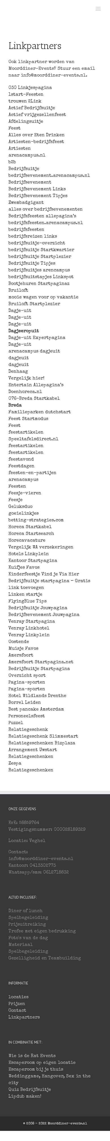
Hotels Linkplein (28, 554)
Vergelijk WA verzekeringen (40, 547)
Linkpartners (24, 1017)
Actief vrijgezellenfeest (37, 115)
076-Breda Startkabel (34, 399)
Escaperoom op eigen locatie (42, 1063)
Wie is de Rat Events (32, 1056)
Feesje (15, 500)
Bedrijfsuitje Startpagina (39, 669)
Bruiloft (18, 291)
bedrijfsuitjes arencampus (39, 270)
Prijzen (16, 1004)
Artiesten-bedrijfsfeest (36, 142)
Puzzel (15, 723)
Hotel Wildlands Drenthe (37, 696)
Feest (14, 128)
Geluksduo (20, 507)
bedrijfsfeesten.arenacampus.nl (45, 223)
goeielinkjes (23, 514)
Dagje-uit (19, 311)
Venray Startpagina (31, 622)
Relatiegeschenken (30, 757)
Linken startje (25, 595)
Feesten (17, 486)
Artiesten (19, 149)
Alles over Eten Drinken (36, 135)
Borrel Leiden (24, 703)
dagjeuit (18, 358)
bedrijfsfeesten (26, 230)
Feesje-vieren (24, 493)
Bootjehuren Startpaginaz (38, 284)
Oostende (18, 642)
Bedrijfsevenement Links (37, 189)
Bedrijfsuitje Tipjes (31, 264)
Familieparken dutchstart (39, 412)
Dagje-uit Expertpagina (36, 338)
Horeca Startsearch (31, 534)
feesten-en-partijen (32, 473)
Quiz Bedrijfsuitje (29, 1090)
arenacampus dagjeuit (34, 351)
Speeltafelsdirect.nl (33, 439)
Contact (17, 1011)
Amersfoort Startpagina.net (40, 662)
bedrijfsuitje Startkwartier (41, 250)
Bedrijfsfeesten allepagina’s (42, 216)
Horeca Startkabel (30, 527)
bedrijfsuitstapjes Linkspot (41, 277)
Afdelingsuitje (25, 122)
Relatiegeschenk (28, 730)
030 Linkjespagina (30, 88)
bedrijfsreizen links (32, 237)
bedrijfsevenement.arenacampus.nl (49, 176)
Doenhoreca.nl (25, 392)
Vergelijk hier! (26, 378)
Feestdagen (21, 466)
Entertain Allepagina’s (35, 385)
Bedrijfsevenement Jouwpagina (44, 615)
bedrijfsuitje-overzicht (36, 243)
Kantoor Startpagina (32, 561)
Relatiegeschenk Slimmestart (43, 736)
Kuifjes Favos (23, 568)
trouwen (17, 101)
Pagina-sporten (26, 682)
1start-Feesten (25, 95)
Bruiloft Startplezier (34, 304)
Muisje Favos (23, 649)
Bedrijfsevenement (29, 182)
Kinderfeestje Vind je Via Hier (43, 574)
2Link (34, 101)
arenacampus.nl (26, 155)
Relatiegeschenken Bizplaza (41, 743)
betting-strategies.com (36, 520)
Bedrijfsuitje (23, 169)
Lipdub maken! (24, 1097)
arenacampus (23, 480)
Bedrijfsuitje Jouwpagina (37, 608)
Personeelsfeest (26, 716)
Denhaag (18, 372)
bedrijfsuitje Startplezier (39, 257)
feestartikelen (25, 432)
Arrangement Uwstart (32, 750)
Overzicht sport (27, 676)
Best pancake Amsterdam (36, 709)
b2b (12, 162)
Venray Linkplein (29, 635)
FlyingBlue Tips (27, 601)
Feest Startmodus (28, 419)
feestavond (21, 459)
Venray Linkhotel (28, 628)
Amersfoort (20, 655)
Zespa (14, 764)
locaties (18, 997)
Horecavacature (26, 541)
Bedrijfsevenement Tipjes (37, 196)
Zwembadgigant (26, 203)
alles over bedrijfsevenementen (45, 209)
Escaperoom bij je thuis (35, 1070)
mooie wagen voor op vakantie (43, 297)
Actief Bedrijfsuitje (31, 108)
